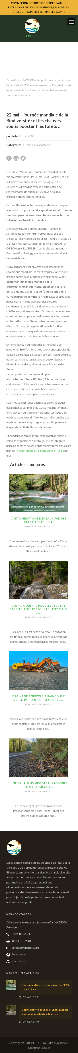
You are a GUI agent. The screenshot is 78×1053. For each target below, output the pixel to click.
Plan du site (19, 961)
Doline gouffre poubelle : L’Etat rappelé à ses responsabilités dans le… (38, 609)
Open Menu (71, 21)
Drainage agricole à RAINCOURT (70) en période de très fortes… (38, 697)
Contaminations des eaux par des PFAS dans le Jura (38, 520)
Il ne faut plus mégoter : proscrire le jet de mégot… (39, 785)
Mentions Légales (39, 1047)
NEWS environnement (35, 85)
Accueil (11, 80)
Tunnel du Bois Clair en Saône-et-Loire (40, 450)
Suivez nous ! (20, 954)
